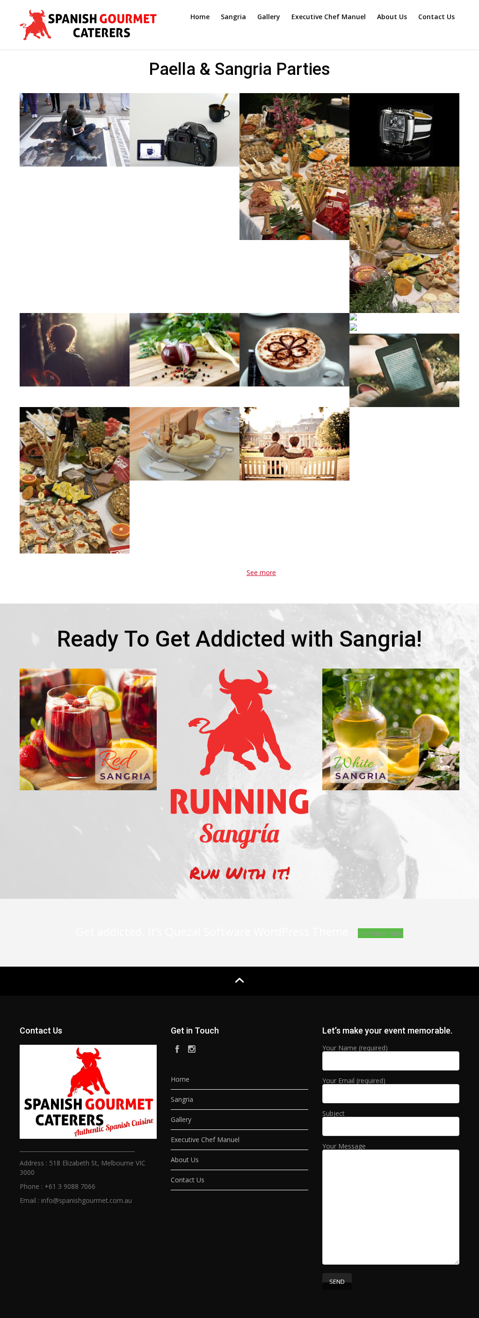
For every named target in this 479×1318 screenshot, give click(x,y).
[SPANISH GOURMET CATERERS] (88, 23)
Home (200, 16)
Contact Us (436, 16)
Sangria (233, 16)
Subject (333, 1114)
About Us (392, 16)
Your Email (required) (353, 1081)
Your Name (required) (355, 1048)
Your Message (344, 1147)
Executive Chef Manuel (328, 16)
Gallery (268, 16)
